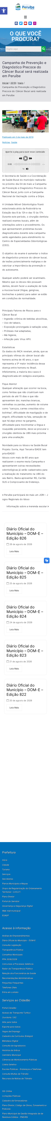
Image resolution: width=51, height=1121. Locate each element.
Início (4, 860)
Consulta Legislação (11, 945)
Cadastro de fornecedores (14, 1100)
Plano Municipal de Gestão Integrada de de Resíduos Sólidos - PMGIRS (22, 1115)
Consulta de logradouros (14, 1045)
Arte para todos (9, 1022)
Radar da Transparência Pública (17, 968)
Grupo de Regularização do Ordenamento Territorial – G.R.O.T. (22, 890)
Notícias (6, 142)
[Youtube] (25, 23)
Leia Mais (14, 551)
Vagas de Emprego (11, 1031)
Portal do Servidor (10, 901)
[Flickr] (30, 23)
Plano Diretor (8, 896)
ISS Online (7, 1091)
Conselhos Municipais (12, 954)
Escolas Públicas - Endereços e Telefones (21, 1069)
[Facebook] (16, 23)
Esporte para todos (11, 1027)
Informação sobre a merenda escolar (27, 506)
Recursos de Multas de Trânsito (17, 1078)
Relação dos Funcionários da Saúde (19, 973)
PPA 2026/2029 (9, 959)
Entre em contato (10, 992)
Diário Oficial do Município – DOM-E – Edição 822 (25, 690)
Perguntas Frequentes (12, 983)
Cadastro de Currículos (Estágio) (17, 1036)
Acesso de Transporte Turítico (16, 1013)
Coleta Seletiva (9, 1064)
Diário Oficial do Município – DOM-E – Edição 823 (25, 650)
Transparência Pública (12, 950)
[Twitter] (20, 23)
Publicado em (17, 137)
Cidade (5, 865)
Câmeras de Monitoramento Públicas (19, 1059)
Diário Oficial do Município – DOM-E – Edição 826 (25, 533)
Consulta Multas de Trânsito (15, 1074)
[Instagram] (34, 23)
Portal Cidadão (9, 1008)
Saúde (14, 142)
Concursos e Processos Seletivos (17, 964)
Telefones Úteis (9, 987)
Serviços (6, 874)
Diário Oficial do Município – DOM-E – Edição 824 (25, 611)
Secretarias (7, 879)
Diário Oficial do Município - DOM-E (19, 940)
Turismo (6, 869)
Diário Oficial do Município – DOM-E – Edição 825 (25, 572)
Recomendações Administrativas (17, 978)
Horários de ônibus (11, 1050)
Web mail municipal (11, 911)
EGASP (5, 915)
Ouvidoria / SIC (9, 1017)
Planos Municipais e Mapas (15, 883)
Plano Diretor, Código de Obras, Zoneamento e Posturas (24, 1107)
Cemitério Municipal (11, 1055)
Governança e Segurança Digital (17, 906)
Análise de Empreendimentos (16, 936)
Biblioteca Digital (10, 1041)
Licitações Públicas (11, 1096)
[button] (3, 10)
